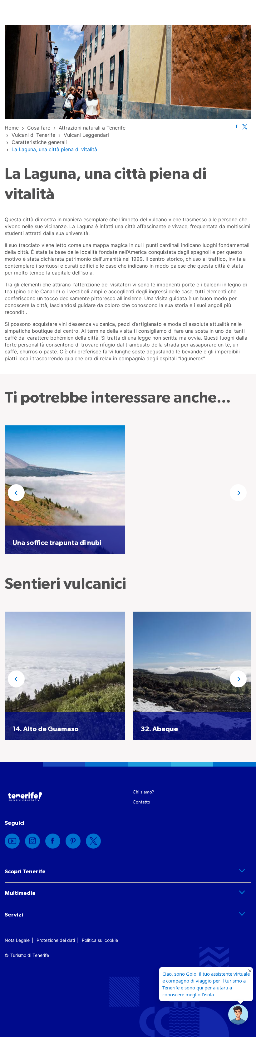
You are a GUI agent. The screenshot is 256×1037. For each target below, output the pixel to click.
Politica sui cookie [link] (100, 940)
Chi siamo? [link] (143, 791)
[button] (16, 492)
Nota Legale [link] (17, 940)
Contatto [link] (141, 801)
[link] (12, 128)
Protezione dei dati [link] (56, 940)
